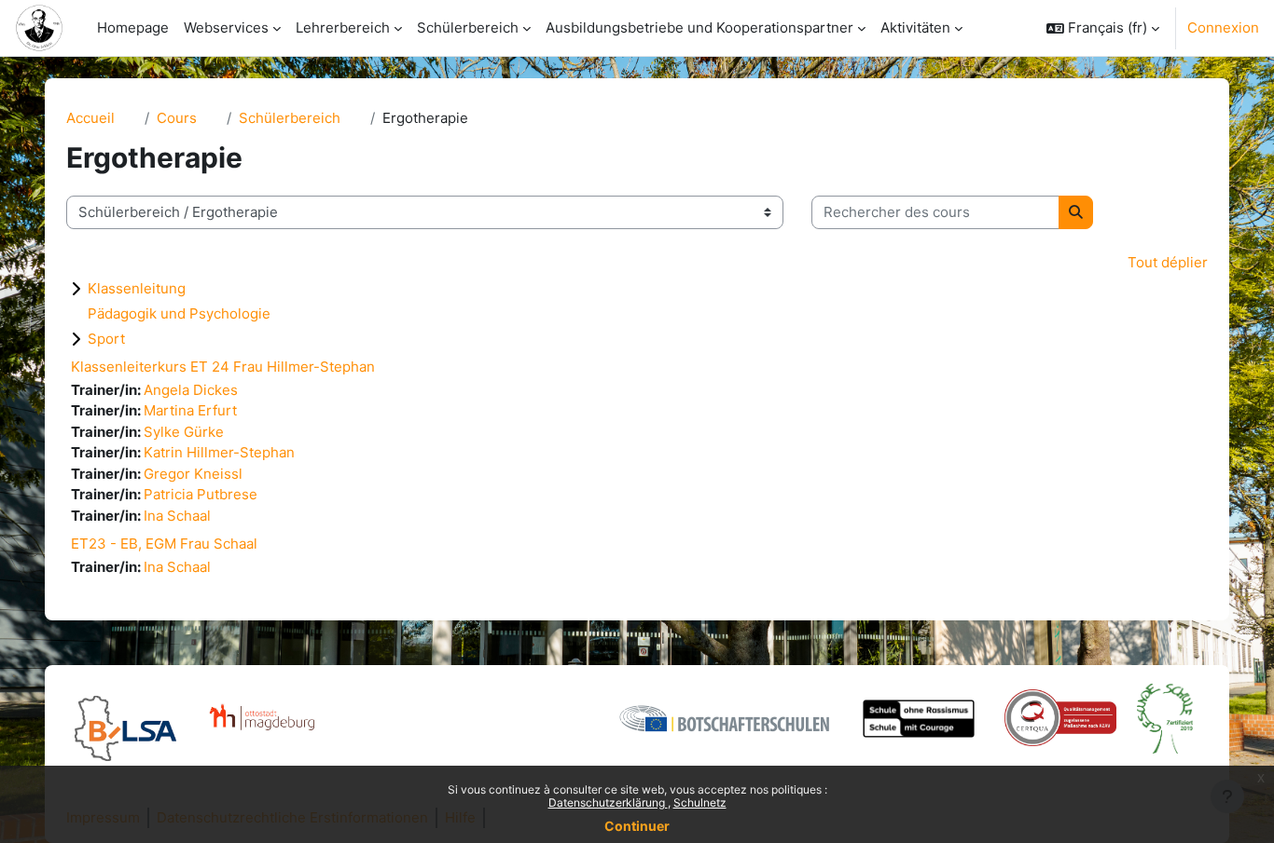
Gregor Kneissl (193, 474)
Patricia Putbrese (200, 494)
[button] (1102, 28)
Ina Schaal (177, 515)
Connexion (1223, 27)
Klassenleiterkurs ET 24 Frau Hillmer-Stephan (223, 366)
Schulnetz (700, 802)
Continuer (637, 826)
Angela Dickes (191, 390)
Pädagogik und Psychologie (179, 313)
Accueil (90, 118)
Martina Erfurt (190, 410)
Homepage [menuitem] (133, 27)
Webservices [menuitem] (226, 27)
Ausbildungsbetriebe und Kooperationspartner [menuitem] (699, 27)
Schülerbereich (289, 118)
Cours (177, 118)
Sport (106, 338)
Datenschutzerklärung (608, 802)
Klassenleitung (137, 288)
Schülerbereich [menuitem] (468, 27)
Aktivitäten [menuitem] (915, 27)
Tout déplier (1168, 262)
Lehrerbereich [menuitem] (343, 27)
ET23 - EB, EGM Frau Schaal (164, 543)
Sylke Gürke (184, 432)
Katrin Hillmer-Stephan (219, 452)
